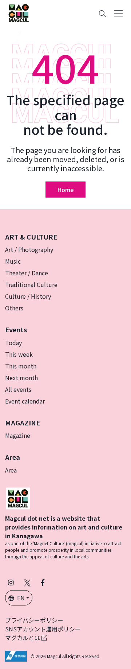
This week (19, 354)
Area (11, 470)
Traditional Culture (31, 284)
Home (65, 189)
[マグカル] (18, 497)
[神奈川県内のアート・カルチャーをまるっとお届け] (18, 13)
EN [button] (21, 597)
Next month (21, 377)
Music (13, 261)
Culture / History (28, 296)
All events (18, 389)
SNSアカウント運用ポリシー (43, 628)
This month (20, 366)
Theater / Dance (26, 272)
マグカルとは (23, 637)
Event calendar (25, 401)
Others (14, 307)
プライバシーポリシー (34, 620)
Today (13, 342)
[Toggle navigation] (118, 13)
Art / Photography (29, 249)
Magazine (17, 435)
